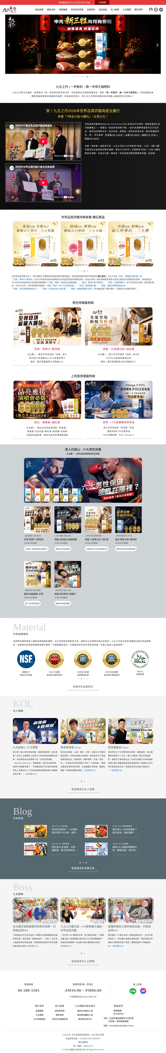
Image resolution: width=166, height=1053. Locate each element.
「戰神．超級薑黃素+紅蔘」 (81, 289)
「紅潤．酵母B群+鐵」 (88, 286)
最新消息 (51, 10)
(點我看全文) (42, 770)
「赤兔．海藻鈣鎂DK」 (117, 282)
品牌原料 (91, 10)
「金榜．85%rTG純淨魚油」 (63, 286)
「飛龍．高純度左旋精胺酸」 (65, 282)
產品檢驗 (103, 10)
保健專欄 (63, 10)
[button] (72, 77)
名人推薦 (115, 10)
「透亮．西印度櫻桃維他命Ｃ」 (25, 289)
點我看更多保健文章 (83, 868)
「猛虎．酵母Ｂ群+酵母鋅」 (92, 282)
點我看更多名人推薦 (83, 789)
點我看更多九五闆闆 (83, 961)
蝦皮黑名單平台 (85, 1019)
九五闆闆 (127, 10)
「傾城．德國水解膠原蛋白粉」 (113, 286)
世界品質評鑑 (77, 10)
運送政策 (60, 1015)
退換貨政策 (60, 1011)
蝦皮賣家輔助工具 (85, 1015)
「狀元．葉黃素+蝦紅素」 (128, 276)
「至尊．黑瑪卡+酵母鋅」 (23, 279)
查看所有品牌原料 (83, 686)
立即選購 (102, 2)
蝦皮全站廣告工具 (85, 1011)
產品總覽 (39, 10)
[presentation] (8, 45)
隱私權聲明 (83, 1042)
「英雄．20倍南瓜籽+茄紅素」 (54, 289)
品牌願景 (39, 1011)
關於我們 (139, 10)
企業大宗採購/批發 (60, 1019)
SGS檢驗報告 (39, 1019)
